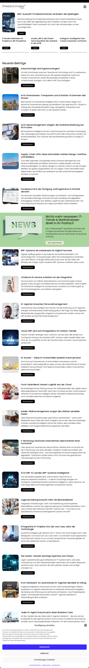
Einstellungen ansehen (44, 659)
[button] (85, 625)
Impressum (56, 665)
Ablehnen (44, 653)
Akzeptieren (44, 647)
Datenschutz (46, 665)
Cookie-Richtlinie (35, 665)
